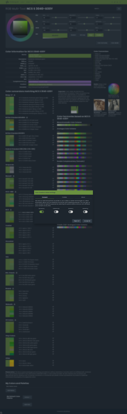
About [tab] (83, 197)
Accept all (87, 221)
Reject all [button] (76, 221)
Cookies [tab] (64, 197)
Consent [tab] (45, 197)
